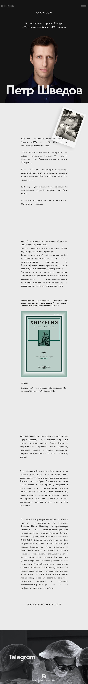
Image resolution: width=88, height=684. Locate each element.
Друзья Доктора (50, 681)
